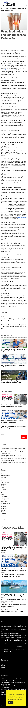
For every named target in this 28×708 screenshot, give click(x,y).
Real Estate (3, 506)
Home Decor (4, 499)
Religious (3, 510)
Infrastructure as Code (6, 503)
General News (4, 496)
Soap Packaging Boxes (9, 649)
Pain (6, 312)
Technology (3, 513)
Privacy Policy (4, 669)
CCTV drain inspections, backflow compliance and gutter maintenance (13, 605)
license (4, 640)
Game (2, 494)
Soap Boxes (25, 647)
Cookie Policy (19, 699)
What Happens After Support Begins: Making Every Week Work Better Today (13, 350)
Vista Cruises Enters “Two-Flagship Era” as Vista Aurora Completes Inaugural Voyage (12, 595)
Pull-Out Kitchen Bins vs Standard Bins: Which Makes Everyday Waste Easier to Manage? (13, 405)
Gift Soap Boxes (3, 637)
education (10, 633)
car (19, 629)
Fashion (3, 491)
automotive (24, 626)
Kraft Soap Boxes (22, 637)
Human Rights (4, 501)
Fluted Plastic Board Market (5, 635)
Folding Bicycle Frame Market (14, 635)
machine (17, 640)
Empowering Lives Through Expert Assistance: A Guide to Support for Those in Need (13, 381)
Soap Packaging (3, 649)
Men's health (23, 640)
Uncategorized (4, 518)
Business (3, 479)
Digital (2, 487)
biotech (3, 629)
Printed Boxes (3, 647)
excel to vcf (14, 633)
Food (2, 492)
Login (2, 663)
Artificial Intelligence (5, 475)
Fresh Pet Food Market (22, 635)
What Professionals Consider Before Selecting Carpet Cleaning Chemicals (13, 421)
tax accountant (17, 649)
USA (3, 651)
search (19, 646)
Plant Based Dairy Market (17, 643)
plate (24, 643)
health (8, 637)
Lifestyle (3, 505)
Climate (3, 480)
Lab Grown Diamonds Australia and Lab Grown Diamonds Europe (12, 575)
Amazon (3, 473)
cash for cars (23, 629)
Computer (3, 484)
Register (3, 665)
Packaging (3, 643)
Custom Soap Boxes (4, 633)
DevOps (3, 486)
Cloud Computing (5, 482)
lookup (10, 640)
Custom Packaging (22, 631)
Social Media (4, 512)
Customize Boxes (9, 631)
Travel (2, 517)
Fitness (17, 633)
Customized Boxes (15, 631)
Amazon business (8, 626)
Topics (2, 515)
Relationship (4, 508)
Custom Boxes (3, 631)
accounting (3, 626)
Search (2, 434)
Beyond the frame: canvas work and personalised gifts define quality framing (12, 610)
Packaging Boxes (8, 643)
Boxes (7, 629)
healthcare (15, 637)
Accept (10, 702)
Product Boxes (9, 647)
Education (3, 489)
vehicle (8, 651)
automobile (17, 626)
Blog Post (3, 667)
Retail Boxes (14, 647)
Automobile (3, 477)
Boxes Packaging (11, 629)
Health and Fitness (5, 498)
